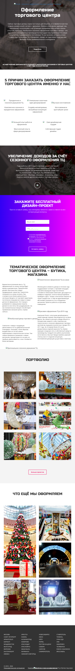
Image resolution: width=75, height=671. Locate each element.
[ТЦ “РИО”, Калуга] (55, 446)
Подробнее (37, 49)
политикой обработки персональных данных (37, 239)
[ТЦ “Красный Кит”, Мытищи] (20, 416)
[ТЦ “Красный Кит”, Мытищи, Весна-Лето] (55, 416)
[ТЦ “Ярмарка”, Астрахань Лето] (20, 446)
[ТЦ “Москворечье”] (55, 385)
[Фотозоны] (20, 597)
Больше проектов (37, 472)
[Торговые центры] (55, 523)
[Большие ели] (20, 542)
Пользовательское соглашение (14, 668)
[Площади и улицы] (55, 597)
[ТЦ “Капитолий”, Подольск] (20, 385)
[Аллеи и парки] (55, 560)
